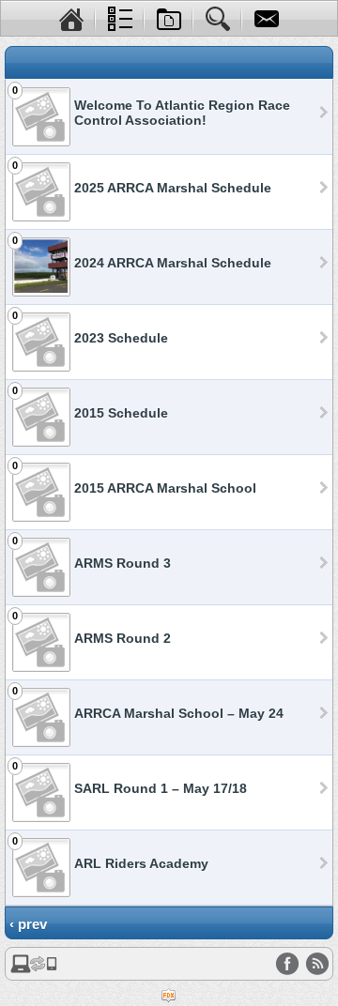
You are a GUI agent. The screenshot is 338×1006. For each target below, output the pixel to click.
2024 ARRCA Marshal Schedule (172, 262)
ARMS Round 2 (122, 638)
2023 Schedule (121, 337)
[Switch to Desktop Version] (33, 969)
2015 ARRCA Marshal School (165, 487)
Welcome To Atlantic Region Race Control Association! (182, 113)
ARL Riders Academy (141, 863)
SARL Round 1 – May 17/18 (160, 788)
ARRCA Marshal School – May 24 (179, 713)
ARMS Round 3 (122, 563)
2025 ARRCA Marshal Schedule (172, 187)
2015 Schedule (121, 412)
